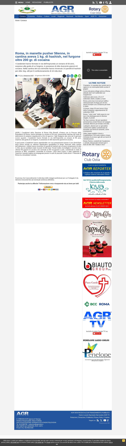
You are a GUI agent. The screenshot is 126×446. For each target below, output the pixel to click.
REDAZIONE (37, 2)
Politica (39, 16)
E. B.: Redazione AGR (26, 75)
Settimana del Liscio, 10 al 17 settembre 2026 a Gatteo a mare (94, 98)
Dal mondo (99, 415)
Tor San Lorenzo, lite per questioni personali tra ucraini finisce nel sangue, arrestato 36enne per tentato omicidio (97, 122)
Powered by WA (104, 423)
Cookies (107, 417)
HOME (27, 2)
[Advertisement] (63, 36)
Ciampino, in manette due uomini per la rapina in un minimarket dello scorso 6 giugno (97, 87)
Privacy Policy (98, 417)
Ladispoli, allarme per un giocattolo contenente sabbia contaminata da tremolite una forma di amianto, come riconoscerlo (96, 128)
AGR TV (94, 16)
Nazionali (69, 16)
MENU (20, 2)
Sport (87, 16)
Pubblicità (89, 417)
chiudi (48, 442)
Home (17, 20)
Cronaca (23, 16)
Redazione (73, 417)
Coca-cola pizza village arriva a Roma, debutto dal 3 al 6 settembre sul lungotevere (96, 93)
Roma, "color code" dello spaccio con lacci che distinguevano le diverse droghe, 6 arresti (96, 116)
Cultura (46, 16)
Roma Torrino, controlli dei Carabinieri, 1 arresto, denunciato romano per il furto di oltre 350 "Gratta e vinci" (96, 142)
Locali (53, 16)
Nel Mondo (79, 16)
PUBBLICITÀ (48, 2)
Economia (31, 16)
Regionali (61, 16)
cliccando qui (14, 442)
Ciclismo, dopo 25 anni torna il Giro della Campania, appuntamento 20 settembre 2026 (95, 110)
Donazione (102, 16)
